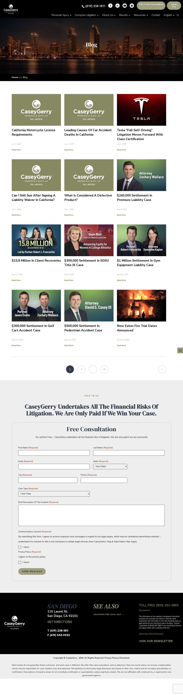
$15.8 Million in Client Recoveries (36, 260)
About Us (107, 15)
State (100, 461)
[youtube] (125, 5)
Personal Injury (60, 15)
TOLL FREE (159, 605)
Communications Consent (34, 531)
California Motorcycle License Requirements (33, 132)
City (25, 475)
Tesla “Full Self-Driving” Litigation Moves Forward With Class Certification (140, 134)
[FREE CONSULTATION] (180, 350)
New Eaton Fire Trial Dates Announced (137, 328)
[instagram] (132, 5)
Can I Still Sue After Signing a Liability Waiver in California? (33, 197)
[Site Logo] (11, 9)
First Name (28, 447)
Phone (89, 475)
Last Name (103, 447)
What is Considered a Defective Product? (88, 197)
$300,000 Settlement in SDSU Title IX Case (86, 262)
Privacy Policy (29, 551)
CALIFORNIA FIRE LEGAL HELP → (108, 614)
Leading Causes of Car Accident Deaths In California (88, 132)
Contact (156, 15)
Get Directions (59, 622)
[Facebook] (110, 5)
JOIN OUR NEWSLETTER (156, 641)
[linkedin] (117, 5)
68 (104, 369)
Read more (16, 150)
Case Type (28, 488)
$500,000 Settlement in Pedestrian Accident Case (83, 328)
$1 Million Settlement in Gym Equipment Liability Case (138, 262)
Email (25, 461)
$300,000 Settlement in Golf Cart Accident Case (33, 328)
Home (15, 77)
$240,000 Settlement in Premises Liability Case (134, 197)
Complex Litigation (85, 15)
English (168, 15)
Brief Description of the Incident (38, 502)
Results (123, 15)
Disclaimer (125, 658)
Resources (140, 15)
